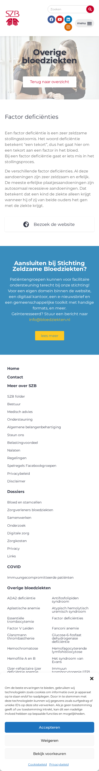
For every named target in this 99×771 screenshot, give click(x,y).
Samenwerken (19, 517)
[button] (91, 678)
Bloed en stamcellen (24, 502)
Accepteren (49, 727)
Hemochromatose (22, 648)
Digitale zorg (18, 533)
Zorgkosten (17, 541)
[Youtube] (60, 19)
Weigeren (49, 740)
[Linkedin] (68, 19)
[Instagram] (68, 27)
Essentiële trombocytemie (20, 620)
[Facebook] (51, 19)
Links (11, 556)
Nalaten (13, 450)
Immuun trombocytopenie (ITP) (71, 670)
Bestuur (14, 404)
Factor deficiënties (67, 618)
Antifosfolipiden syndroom (65, 600)
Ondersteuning (20, 419)
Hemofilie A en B (21, 658)
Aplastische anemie (23, 608)
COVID (14, 567)
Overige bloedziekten (29, 588)
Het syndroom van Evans (67, 660)
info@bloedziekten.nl (49, 319)
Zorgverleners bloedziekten (30, 510)
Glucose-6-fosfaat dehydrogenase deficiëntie (66, 638)
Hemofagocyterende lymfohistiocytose (69, 650)
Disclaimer (16, 481)
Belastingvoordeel (22, 442)
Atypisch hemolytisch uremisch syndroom (70, 610)
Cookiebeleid (37, 764)
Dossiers (16, 491)
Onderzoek (16, 525)
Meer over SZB (22, 385)
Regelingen (16, 458)
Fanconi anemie (65, 628)
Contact (15, 377)
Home (13, 368)
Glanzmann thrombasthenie (20, 636)
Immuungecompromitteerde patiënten (40, 577)
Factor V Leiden (20, 628)
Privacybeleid (59, 764)
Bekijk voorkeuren (49, 753)
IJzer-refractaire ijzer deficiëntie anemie (24, 670)
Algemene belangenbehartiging (34, 427)
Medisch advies (20, 412)
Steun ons (15, 435)
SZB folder (16, 396)
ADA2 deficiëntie (21, 598)
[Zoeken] (90, 9)
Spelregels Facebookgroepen (31, 465)
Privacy (13, 548)
